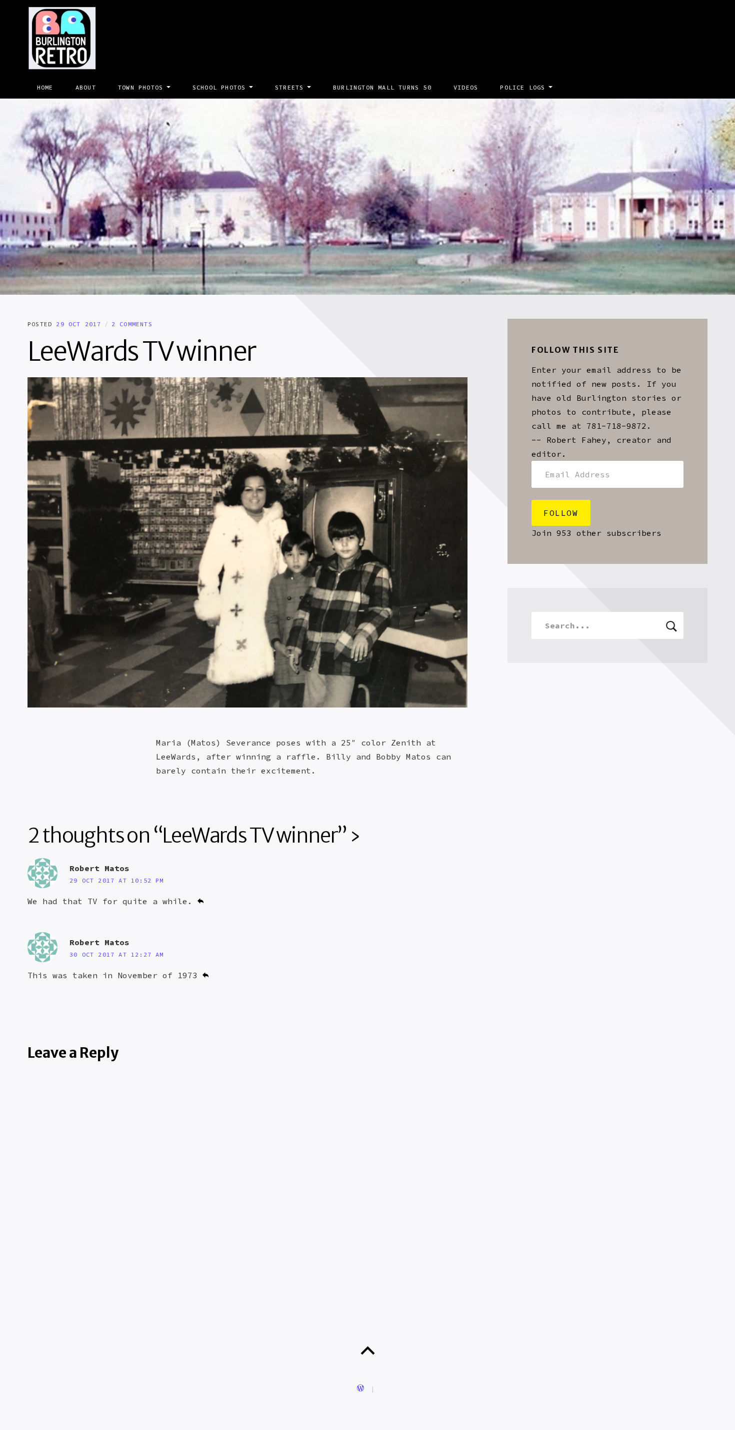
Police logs (522, 87)
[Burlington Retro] (367, 197)
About (86, 87)
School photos (219, 87)
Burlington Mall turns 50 (382, 87)
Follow (561, 513)
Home (45, 87)
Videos (466, 87)
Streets (289, 87)
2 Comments (132, 324)
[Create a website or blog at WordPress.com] (360, 1388)
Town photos (140, 87)
